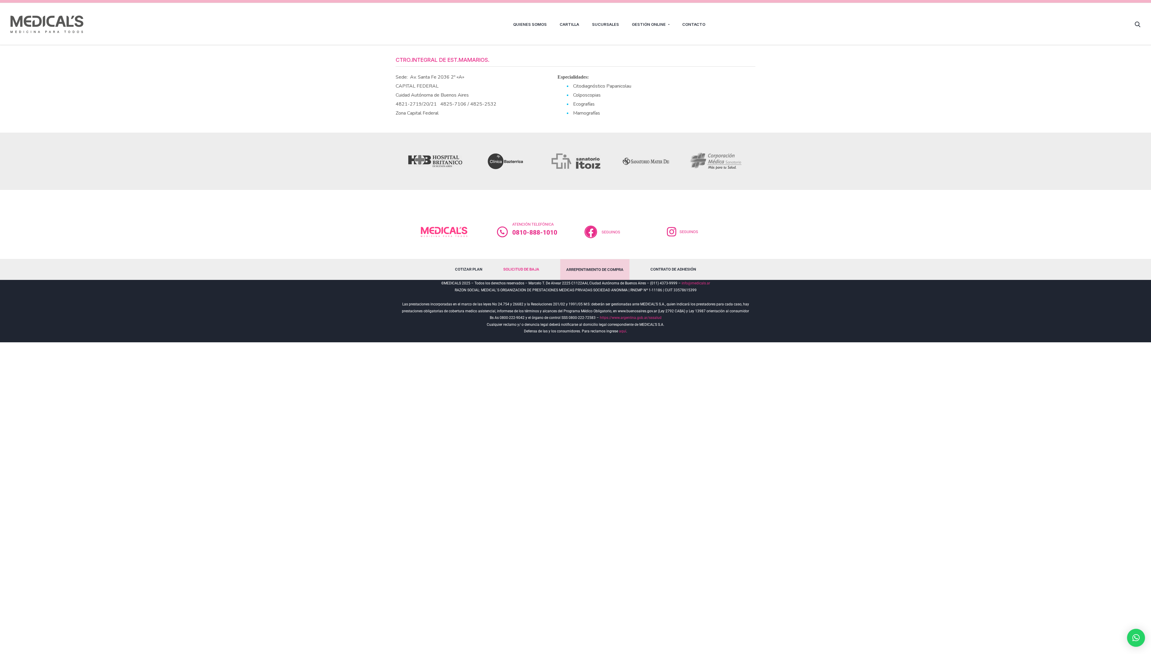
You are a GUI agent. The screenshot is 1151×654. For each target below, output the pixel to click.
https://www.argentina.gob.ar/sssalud (631, 318)
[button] (1136, 638)
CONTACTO (693, 24)
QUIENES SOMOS (530, 24)
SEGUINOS (611, 232)
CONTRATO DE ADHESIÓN (673, 269)
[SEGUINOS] (671, 231)
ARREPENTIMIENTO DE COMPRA (594, 269)
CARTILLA (569, 24)
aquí (622, 331)
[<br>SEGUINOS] (590, 232)
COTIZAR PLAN (468, 269)
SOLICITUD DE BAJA (521, 269)
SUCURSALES (605, 24)
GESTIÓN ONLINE (649, 24)
